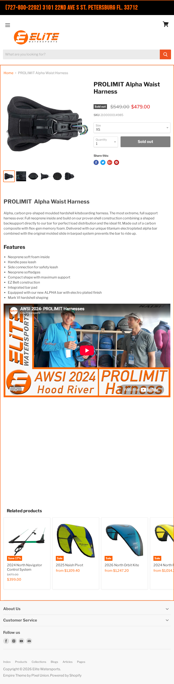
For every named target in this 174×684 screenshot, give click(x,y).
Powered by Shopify (65, 675)
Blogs (54, 661)
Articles (68, 661)
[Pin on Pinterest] (116, 162)
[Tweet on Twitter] (102, 162)
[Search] (165, 54)
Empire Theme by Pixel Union (26, 675)
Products (21, 661)
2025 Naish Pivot (69, 565)
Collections (39, 661)
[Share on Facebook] (96, 162)
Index (7, 661)
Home (8, 73)
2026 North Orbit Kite (122, 565)
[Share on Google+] (109, 162)
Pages (81, 661)
